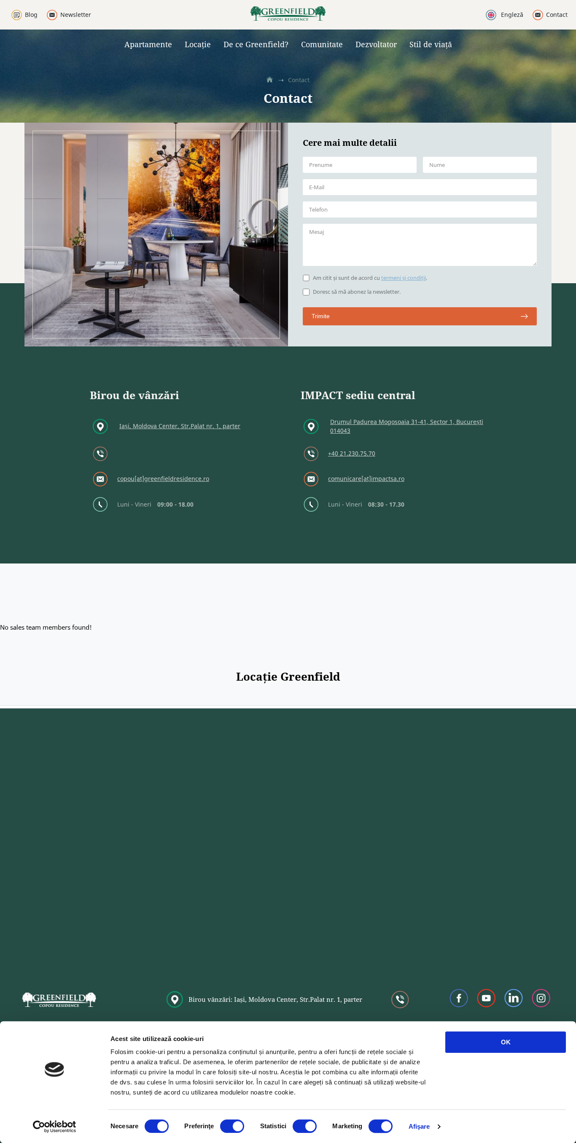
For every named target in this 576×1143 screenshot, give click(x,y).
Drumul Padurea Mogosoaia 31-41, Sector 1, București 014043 (406, 426)
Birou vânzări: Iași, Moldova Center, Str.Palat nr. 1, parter (275, 999)
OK (506, 1042)
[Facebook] (459, 999)
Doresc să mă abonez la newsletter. (357, 292)
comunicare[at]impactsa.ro (366, 479)
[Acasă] (270, 80)
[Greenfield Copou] (288, 18)
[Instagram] (541, 999)
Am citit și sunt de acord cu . (370, 278)
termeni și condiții (403, 278)
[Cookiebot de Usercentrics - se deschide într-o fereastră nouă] (55, 1126)
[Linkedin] (514, 999)
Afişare (419, 1126)
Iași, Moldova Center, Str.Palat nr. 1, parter (179, 426)
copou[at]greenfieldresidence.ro (163, 479)
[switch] (232, 1126)
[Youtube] (486, 999)
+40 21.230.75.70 (351, 453)
